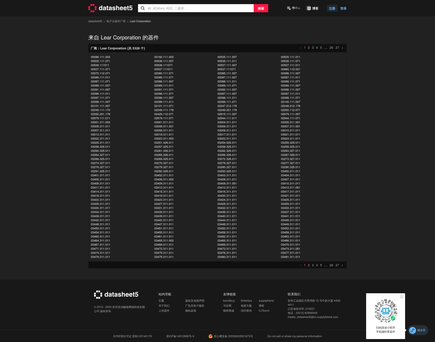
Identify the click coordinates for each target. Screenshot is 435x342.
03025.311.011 (100, 143)
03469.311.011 (227, 245)
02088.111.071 (290, 81)
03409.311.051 (227, 183)
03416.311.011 (227, 191)
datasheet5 (95, 21)
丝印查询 (246, 310)
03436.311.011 (227, 212)
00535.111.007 (227, 57)
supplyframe (266, 300)
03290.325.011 (290, 167)
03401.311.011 (100, 175)
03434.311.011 (100, 212)
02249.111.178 (164, 110)
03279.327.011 (164, 167)
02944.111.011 (227, 118)
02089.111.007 (100, 85)
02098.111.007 (164, 98)
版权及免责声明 (194, 300)
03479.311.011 (164, 257)
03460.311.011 (100, 236)
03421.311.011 (290, 196)
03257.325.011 (164, 147)
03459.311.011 (290, 232)
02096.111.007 (290, 89)
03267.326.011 (290, 155)
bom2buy (229, 300)
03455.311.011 (164, 232)
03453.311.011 (290, 228)
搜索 (261, 8)
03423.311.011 (164, 200)
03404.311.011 (290, 175)
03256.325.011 (100, 147)
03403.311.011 (227, 175)
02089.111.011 (164, 85)
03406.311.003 (164, 179)
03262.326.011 (227, 151)
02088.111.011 (227, 81)
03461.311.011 (164, 236)
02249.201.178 (227, 110)
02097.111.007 (227, 94)
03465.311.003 (164, 240)
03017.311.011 (227, 134)
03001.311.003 (100, 122)
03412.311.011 (164, 187)
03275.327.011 (164, 163)
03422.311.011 (100, 200)
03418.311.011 (100, 196)
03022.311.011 (100, 138)
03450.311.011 (100, 228)
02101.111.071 (164, 106)
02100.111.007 (290, 102)
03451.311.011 (164, 228)
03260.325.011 (100, 151)
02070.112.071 (100, 73)
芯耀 (161, 300)
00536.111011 (100, 65)
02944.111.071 (290, 118)
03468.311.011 (164, 245)
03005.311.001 (290, 122)
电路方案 (246, 305)
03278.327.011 (100, 167)
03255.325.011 (290, 143)
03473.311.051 (290, 249)
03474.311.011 (100, 253)
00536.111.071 (290, 61)
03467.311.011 (100, 245)
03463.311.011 (290, 236)
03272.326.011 (227, 159)
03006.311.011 (227, 126)
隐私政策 (190, 310)
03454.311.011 (100, 232)
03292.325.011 (164, 171)
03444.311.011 (227, 220)
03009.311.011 (227, 130)
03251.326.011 (164, 143)
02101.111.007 (100, 106)
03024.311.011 (290, 138)
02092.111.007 (227, 89)
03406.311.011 (227, 179)
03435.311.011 (164, 212)
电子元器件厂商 (116, 21)
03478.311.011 (100, 257)
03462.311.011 (227, 236)
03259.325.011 (290, 147)
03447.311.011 (164, 224)
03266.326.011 (227, 155)
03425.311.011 (290, 200)
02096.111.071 (164, 94)
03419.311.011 (164, 196)
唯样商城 (228, 310)
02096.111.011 (100, 94)
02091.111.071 (164, 89)
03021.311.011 (290, 134)
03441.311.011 (290, 216)
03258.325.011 (227, 147)
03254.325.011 (227, 143)
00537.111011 (163, 69)
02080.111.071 (164, 73)
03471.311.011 (100, 249)
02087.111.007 (227, 77)
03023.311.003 (164, 138)
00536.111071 (163, 65)
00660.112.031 (290, 69)
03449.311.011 (290, 224)
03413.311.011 (227, 187)
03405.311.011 (100, 179)
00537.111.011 (290, 65)
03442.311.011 (100, 220)
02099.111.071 (227, 102)
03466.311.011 (290, 240)
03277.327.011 (290, 163)
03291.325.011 (100, 171)
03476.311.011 (227, 253)
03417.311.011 (290, 191)
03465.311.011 (227, 240)
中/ (296, 8)
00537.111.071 (100, 69)
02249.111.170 (100, 110)
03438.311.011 (100, 216)
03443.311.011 (164, 220)
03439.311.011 (164, 216)
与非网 (227, 305)
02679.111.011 (100, 118)
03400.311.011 (290, 171)
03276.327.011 (227, 163)
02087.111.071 (100, 81)
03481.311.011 (290, 257)
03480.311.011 (227, 257)
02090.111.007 (290, 85)
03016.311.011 (164, 134)
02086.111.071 (164, 77)
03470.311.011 (290, 245)
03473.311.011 (227, 249)
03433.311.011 (290, 208)
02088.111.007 (164, 81)
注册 (332, 8)
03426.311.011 (100, 204)
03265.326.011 (164, 155)
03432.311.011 (227, 208)
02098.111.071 (290, 98)
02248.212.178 (290, 106)
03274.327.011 (100, 163)
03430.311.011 (100, 208)
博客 (315, 8)
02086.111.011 (100, 77)
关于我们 (164, 305)
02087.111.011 (290, 77)
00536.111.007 (164, 61)
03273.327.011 (290, 159)
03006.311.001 (164, 126)
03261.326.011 (164, 151)
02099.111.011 (164, 102)
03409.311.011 (164, 183)
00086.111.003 (100, 57)
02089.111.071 (227, 85)
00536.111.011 (227, 61)
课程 (261, 305)
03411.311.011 (100, 187)
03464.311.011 (100, 240)
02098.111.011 (227, 98)
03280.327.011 (227, 167)
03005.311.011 (100, 126)
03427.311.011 (164, 204)
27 (337, 47)
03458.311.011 (227, 232)
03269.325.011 (164, 159)
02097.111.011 (290, 94)
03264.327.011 (100, 155)
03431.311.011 (164, 208)
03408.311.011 (100, 183)
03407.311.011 (290, 179)
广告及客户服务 (194, 305)
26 (331, 47)
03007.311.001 (290, 126)
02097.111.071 (100, 98)
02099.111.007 (100, 102)
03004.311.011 (227, 122)
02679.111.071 (164, 118)
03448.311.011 (227, 224)
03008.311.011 (164, 130)
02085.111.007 (227, 73)
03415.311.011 (164, 191)
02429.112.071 (164, 114)
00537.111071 (227, 69)
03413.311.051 (290, 187)
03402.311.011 (164, 175)
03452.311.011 (227, 228)
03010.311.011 (290, 130)
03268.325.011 (100, 159)
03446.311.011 (100, 224)
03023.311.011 (227, 138)
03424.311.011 (227, 200)
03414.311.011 (100, 191)
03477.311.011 (290, 253)
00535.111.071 (100, 61)
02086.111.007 (290, 73)
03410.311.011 (290, 183)
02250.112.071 (290, 110)
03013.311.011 (100, 134)
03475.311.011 (164, 253)
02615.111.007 (227, 114)
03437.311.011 (290, 212)
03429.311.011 (290, 204)
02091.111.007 (100, 89)
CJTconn (264, 310)
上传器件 (164, 310)
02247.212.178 (227, 106)
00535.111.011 (290, 57)
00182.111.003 (164, 57)
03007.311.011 (100, 130)
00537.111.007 (227, 65)
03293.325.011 (227, 171)
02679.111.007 (290, 114)
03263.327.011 (290, 151)
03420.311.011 (227, 196)
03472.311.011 (164, 249)
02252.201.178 (100, 114)
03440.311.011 (227, 216)
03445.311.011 (290, 220)
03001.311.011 (164, 122)
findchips (246, 300)
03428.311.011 (227, 204)
